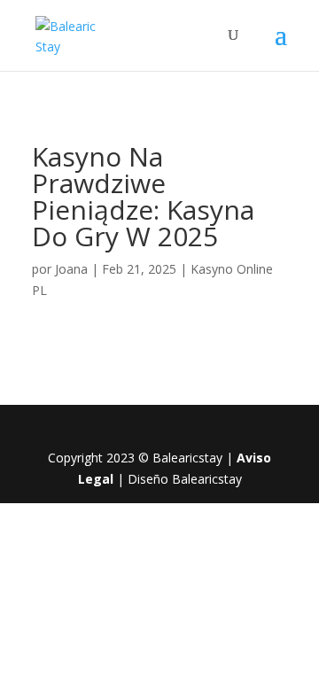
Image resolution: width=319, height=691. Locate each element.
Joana (71, 268)
